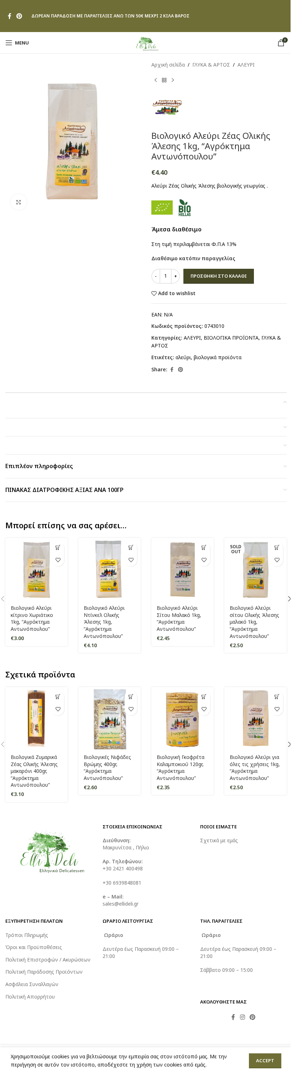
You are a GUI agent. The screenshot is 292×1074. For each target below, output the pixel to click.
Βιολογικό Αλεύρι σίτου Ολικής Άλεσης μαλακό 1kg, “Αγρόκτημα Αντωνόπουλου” (254, 621)
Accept (265, 1060)
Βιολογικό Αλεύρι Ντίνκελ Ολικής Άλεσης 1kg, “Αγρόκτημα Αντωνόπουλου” (104, 621)
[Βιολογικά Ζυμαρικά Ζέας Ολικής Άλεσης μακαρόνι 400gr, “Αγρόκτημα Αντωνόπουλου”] (36, 718)
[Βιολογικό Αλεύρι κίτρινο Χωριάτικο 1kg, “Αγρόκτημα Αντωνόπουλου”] (36, 569)
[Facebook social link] (9, 16)
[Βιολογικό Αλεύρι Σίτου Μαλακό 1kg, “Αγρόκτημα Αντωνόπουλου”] (182, 569)
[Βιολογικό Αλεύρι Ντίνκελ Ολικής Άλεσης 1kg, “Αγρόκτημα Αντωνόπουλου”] (109, 569)
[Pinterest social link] (19, 16)
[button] (58, 547)
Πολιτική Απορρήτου (30, 996)
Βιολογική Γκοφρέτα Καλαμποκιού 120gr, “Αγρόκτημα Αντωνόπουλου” (180, 767)
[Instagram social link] (242, 1017)
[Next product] (172, 80)
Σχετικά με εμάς (219, 840)
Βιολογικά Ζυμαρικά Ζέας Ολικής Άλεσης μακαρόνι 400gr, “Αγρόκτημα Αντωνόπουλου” (34, 771)
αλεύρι (183, 357)
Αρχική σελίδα (168, 64)
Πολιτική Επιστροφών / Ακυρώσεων (47, 959)
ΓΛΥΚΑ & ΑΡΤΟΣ (211, 64)
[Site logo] (146, 42)
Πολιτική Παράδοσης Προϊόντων (44, 971)
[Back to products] (164, 80)
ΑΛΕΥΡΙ (246, 64)
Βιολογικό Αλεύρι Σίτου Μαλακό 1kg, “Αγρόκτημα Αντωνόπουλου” (179, 618)
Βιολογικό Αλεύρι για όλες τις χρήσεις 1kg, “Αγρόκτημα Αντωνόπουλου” (255, 767)
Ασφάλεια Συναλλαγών (31, 984)
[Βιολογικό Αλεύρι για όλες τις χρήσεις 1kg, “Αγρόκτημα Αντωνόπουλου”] (255, 718)
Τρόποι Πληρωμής (26, 935)
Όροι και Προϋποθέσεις (33, 947)
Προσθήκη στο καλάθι (219, 276)
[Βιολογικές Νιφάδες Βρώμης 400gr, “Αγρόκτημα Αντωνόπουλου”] (109, 718)
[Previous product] (155, 80)
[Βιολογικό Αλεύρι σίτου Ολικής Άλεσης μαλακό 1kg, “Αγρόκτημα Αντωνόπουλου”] (255, 569)
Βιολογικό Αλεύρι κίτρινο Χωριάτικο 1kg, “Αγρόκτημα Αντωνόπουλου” (32, 618)
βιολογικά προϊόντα (217, 357)
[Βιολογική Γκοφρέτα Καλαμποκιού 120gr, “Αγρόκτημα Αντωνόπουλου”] (182, 718)
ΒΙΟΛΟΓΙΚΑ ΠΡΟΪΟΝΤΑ (231, 337)
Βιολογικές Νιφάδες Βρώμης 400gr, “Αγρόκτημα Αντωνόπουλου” (107, 767)
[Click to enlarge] (19, 202)
